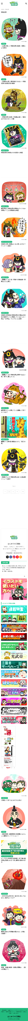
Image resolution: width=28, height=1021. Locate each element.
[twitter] (7, 557)
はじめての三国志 (14, 1016)
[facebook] (10, 557)
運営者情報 (4, 1010)
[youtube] (17, 557)
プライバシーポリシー (19, 1010)
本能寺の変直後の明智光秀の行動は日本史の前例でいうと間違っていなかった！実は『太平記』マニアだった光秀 (13, 317)
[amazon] (20, 557)
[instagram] (14, 557)
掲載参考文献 (18, 1011)
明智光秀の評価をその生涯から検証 (12, 152)
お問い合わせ (15, 1013)
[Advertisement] (14, 167)
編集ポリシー (10, 1010)
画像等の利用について (10, 1011)
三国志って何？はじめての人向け (11, 800)
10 (22, 491)
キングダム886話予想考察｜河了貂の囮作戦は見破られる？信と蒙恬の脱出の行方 (13, 860)
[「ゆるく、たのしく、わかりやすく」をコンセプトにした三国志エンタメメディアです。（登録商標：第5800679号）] (14, 3)
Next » (14, 486)
